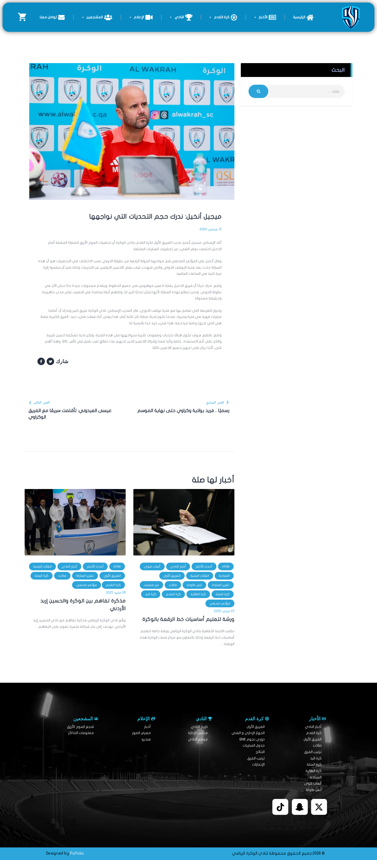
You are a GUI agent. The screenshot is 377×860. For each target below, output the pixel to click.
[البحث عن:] (297, 91)
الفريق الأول (172, 576)
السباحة (224, 576)
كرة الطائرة (198, 594)
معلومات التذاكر (81, 733)
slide (226, 566)
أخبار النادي (178, 566)
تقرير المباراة (221, 585)
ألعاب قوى (152, 566)
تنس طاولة (194, 585)
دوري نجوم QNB (252, 739)
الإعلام (139, 17)
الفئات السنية (199, 576)
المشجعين (94, 17)
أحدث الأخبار (204, 566)
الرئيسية (299, 17)
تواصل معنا (48, 17)
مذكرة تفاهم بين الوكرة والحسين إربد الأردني (83, 604)
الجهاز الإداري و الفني (248, 733)
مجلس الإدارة (198, 733)
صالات (173, 585)
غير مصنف (151, 585)
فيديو (146, 739)
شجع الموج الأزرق (80, 727)
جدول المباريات (254, 745)
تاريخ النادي (199, 727)
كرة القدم (222, 17)
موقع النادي (198, 739)
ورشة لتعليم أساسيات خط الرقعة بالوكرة (188, 619)
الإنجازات (258, 764)
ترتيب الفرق (313, 752)
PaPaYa (77, 853)
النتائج (260, 752)
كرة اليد (150, 594)
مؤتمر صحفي (220, 603)
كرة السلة (223, 594)
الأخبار (263, 17)
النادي (179, 17)
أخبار (147, 727)
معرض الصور (141, 733)
